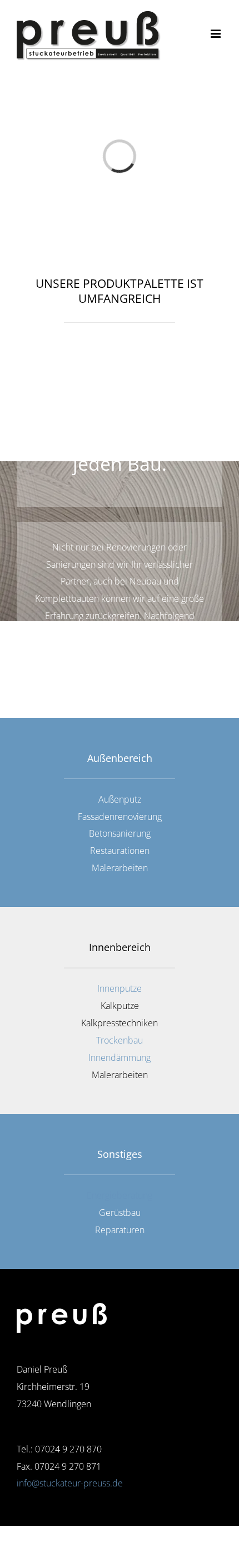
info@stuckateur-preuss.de (70, 1483)
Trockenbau (119, 1040)
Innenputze (119, 988)
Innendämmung (119, 1057)
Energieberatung (119, 1195)
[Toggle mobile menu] (216, 34)
